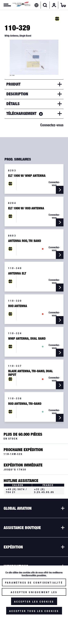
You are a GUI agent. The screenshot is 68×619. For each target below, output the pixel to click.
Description (17, 94)
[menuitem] (5, 5)
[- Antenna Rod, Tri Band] (59, 255)
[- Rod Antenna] (59, 320)
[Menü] (5, 5)
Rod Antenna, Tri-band (24, 403)
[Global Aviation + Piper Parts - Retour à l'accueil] (21, 5)
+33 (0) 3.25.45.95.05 (44, 491)
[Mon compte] (54, 5)
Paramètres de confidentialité (34, 582)
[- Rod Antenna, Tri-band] (59, 418)
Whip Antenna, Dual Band (27, 338)
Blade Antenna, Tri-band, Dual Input (30, 373)
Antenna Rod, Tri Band (24, 241)
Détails (13, 103)
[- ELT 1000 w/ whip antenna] (59, 190)
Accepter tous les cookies (34, 611)
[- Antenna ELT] (59, 287)
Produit (13, 84)
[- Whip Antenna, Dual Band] (59, 353)
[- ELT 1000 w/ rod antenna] (59, 222)
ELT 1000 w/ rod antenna (26, 208)
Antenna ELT (17, 273)
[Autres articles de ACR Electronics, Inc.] (57, 19)
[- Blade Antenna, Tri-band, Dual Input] (59, 385)
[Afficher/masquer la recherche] (45, 5)
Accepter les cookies (34, 601)
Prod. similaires (18, 159)
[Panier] (63, 5)
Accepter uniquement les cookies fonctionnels (34, 593)
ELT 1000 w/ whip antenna (27, 176)
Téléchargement (24, 113)
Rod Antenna (17, 306)
